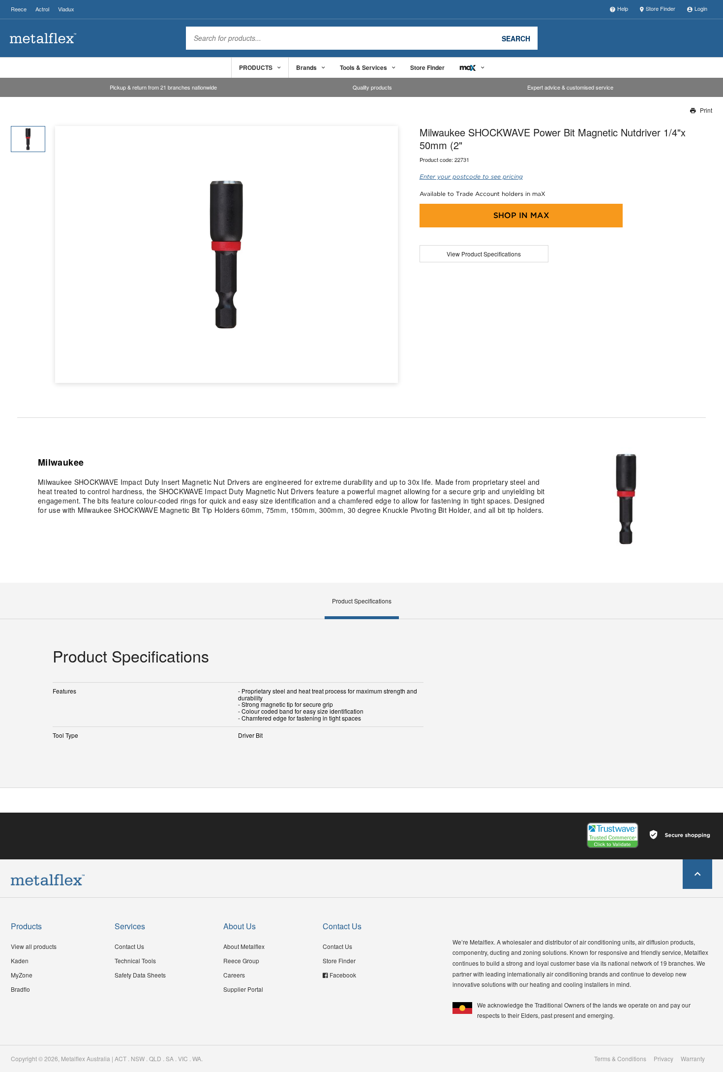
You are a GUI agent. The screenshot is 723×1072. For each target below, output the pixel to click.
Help (622, 8)
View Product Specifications (484, 254)
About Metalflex (244, 946)
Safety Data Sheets (140, 975)
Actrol (42, 9)
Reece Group (241, 960)
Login (700, 8)
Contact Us (129, 946)
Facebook (343, 975)
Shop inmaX (521, 215)
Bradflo (20, 989)
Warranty (693, 1058)
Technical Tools (135, 960)
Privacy (663, 1058)
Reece (19, 9)
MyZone (21, 975)
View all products (34, 946)
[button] (387, 255)
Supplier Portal (243, 989)
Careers (234, 975)
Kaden (20, 960)
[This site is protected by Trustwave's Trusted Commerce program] (612, 835)
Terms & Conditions (620, 1058)
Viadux (66, 9)
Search (516, 38)
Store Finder (660, 8)
